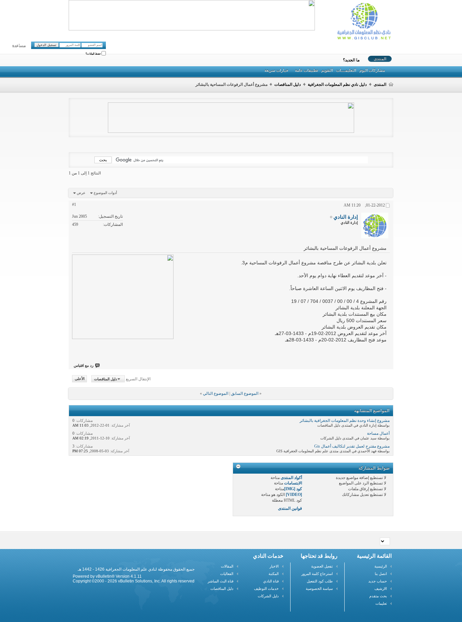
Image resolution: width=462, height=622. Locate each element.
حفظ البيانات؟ (93, 53)
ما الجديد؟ (351, 60)
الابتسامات (293, 483)
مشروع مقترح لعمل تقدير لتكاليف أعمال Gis (352, 446)
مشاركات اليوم (372, 70)
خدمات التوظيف (266, 589)
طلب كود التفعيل (320, 581)
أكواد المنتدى (291, 477)
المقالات (227, 566)
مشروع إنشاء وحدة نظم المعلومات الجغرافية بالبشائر (345, 420)
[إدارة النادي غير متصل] (374, 225)
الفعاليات (226, 574)
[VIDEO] (294, 494)
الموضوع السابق (244, 393)
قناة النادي (271, 581)
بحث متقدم (378, 596)
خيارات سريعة (276, 70)
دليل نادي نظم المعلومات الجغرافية (337, 84)
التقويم (327, 70)
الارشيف (380, 589)
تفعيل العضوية (322, 566)
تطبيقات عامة (306, 70)
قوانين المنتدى (290, 508)
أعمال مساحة (378, 433)
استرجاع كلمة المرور (317, 574)
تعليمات (381, 603)
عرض (81, 193)
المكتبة (274, 574)
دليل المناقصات (287, 84)
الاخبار (274, 566)
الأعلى (80, 379)
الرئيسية (380, 566)
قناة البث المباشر (220, 581)
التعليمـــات (346, 70)
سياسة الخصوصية (319, 589)
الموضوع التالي (215, 393)
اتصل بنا (381, 574)
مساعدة (19, 46)
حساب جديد (377, 581)
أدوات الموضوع (105, 193)
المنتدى (380, 58)
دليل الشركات (268, 596)
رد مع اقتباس (83, 365)
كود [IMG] (293, 488)
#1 (74, 204)
